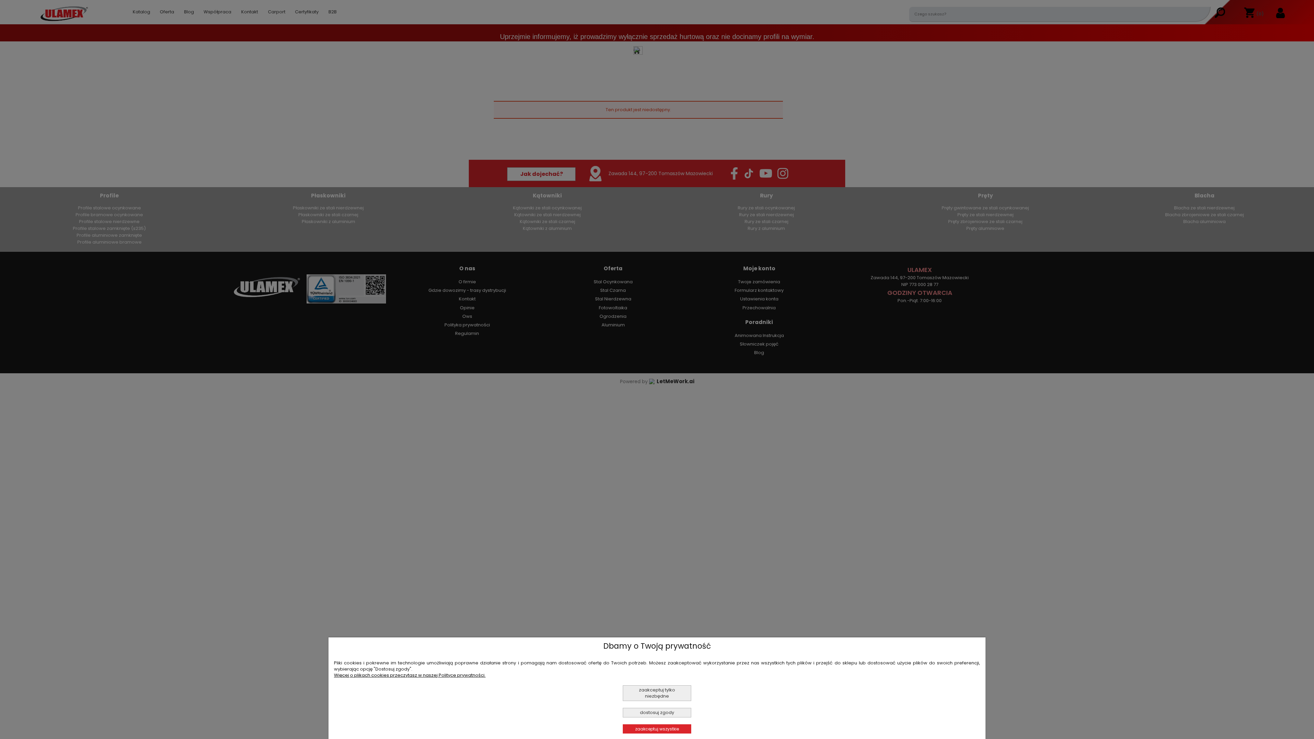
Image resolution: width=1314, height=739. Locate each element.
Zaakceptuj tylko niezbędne (657, 693)
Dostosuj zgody (657, 712)
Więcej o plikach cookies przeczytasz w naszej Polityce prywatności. (410, 675)
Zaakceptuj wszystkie (657, 729)
